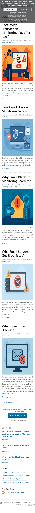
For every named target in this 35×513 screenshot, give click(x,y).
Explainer (11, 42)
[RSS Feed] (34, 505)
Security (20, 482)
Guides (10, 186)
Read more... (6, 99)
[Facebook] (23, 505)
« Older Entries (7, 402)
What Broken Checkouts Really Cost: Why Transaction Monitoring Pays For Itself (16, 434)
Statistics (12, 482)
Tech (4, 479)
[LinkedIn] (29, 505)
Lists (24, 479)
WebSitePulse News (8, 475)
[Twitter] (26, 505)
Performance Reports (14, 479)
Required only (24, 9)
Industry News (16, 472)
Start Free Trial (17, 415)
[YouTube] (31, 505)
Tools (24, 472)
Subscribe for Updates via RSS (14, 492)
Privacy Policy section (20, 5)
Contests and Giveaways (23, 475)
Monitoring (5, 42)
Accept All (10, 9)
